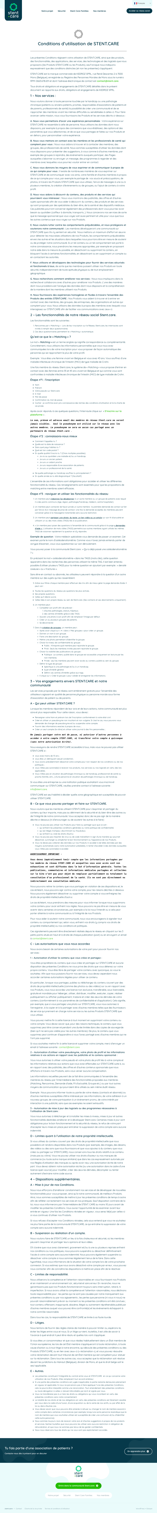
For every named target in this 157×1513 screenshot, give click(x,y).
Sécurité (62, 11)
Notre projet (47, 11)
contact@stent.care (42, 938)
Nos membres (99, 11)
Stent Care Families (79, 11)
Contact (19, 1509)
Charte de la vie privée (33, 1509)
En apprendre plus (136, 1451)
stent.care (9, 1509)
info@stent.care (38, 789)
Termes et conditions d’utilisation (57, 1509)
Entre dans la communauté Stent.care (76, 1485)
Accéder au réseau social (139, 11)
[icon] (78, 34)
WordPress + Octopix (144, 1509)
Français (141, 3)
